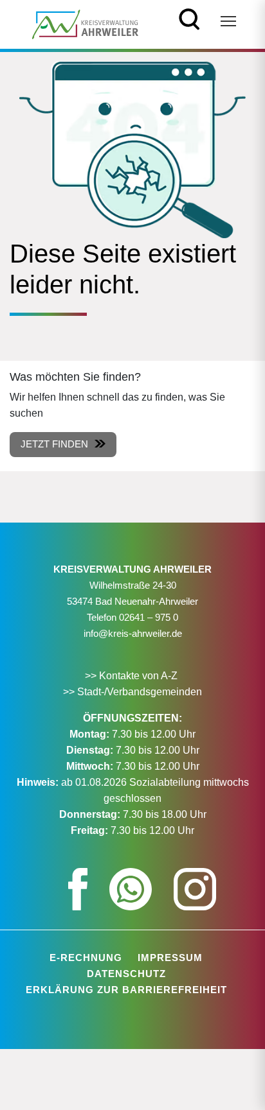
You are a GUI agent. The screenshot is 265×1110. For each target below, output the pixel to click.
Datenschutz (126, 973)
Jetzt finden (54, 443)
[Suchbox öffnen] (189, 17)
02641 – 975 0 (148, 617)
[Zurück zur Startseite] (85, 23)
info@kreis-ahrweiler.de (133, 633)
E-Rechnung (86, 957)
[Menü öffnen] (228, 21)
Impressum (170, 957)
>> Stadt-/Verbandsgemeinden (132, 691)
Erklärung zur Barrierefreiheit (126, 989)
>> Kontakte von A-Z (132, 675)
